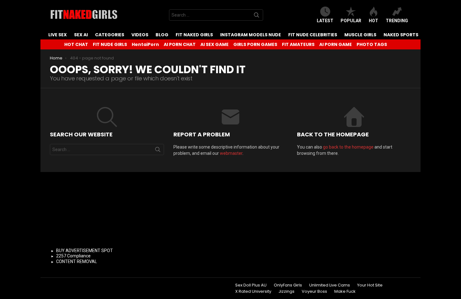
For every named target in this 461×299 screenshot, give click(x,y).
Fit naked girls (194, 35)
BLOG (162, 35)
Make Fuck (345, 291)
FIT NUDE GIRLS (110, 44)
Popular (351, 20)
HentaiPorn (145, 44)
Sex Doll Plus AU (251, 285)
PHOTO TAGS (372, 44)
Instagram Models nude (250, 35)
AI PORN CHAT (180, 44)
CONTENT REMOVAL (76, 261)
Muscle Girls (360, 35)
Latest (325, 20)
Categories (109, 35)
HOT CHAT (76, 44)
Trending (397, 20)
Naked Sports (401, 35)
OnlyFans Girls (288, 285)
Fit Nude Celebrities (312, 35)
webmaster (231, 153)
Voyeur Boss (314, 291)
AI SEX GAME (214, 44)
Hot (373, 20)
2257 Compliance (73, 255)
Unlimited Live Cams (329, 285)
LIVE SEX (57, 35)
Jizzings (286, 291)
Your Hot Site (370, 285)
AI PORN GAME (335, 44)
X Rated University (253, 291)
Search (256, 16)
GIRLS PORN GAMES (255, 44)
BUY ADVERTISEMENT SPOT (84, 250)
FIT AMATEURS (298, 44)
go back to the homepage (348, 147)
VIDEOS (139, 35)
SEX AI (81, 35)
